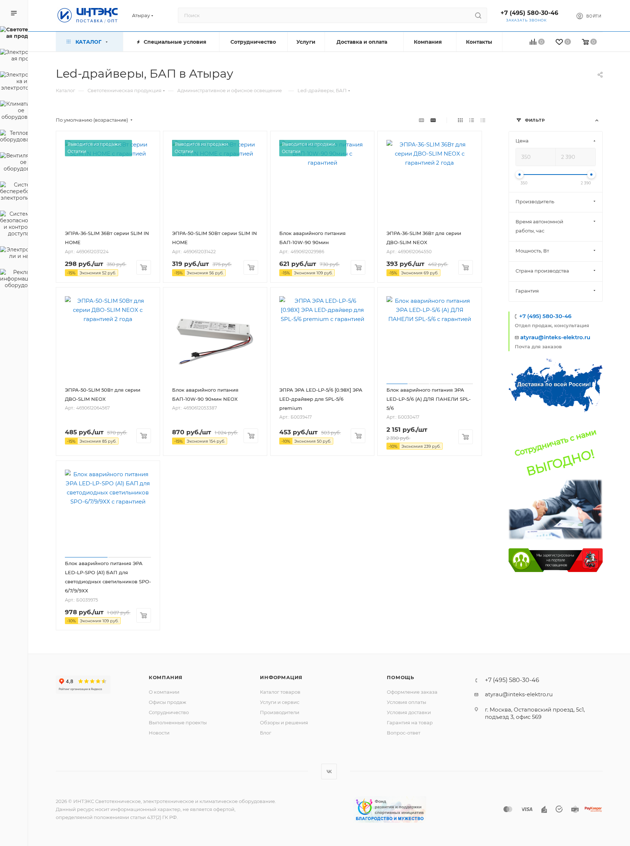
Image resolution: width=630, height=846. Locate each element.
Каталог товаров (280, 692)
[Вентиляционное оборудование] (14, 163)
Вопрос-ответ (403, 733)
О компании (164, 692)
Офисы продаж (167, 702)
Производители (279, 712)
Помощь (400, 677)
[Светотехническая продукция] (14, 34)
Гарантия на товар (410, 722)
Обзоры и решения (284, 722)
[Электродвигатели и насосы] (14, 254)
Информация (281, 677)
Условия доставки (409, 712)
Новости (159, 733)
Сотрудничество (169, 712)
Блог (265, 733)
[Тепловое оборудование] (14, 137)
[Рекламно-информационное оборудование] (14, 279)
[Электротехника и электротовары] (14, 82)
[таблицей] (483, 120)
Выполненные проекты (178, 722)
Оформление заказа (412, 692)
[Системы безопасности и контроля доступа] (14, 225)
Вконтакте (329, 771)
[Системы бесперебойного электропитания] (14, 192)
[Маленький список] (421, 120)
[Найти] (478, 15)
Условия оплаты (406, 702)
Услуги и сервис (279, 702)
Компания (166, 677)
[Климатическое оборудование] (14, 111)
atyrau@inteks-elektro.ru (555, 337)
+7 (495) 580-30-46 (529, 12)
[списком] (472, 120)
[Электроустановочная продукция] (14, 56)
